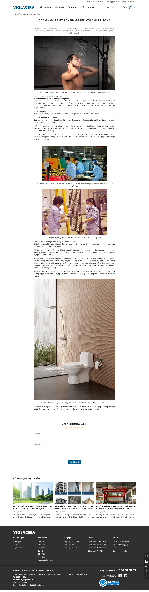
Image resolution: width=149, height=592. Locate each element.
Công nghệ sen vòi (70, 548)
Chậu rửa (41, 545)
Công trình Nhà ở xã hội (97, 545)
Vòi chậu (41, 548)
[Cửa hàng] (146, 571)
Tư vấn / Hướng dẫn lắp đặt (32, 14)
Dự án (82, 7)
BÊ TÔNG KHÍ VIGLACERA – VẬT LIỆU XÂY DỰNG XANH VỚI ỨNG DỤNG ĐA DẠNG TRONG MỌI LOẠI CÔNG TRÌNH (74, 507)
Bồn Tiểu (41, 554)
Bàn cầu (41, 542)
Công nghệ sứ (68, 545)
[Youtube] (125, 575)
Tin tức (16, 545)
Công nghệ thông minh (72, 542)
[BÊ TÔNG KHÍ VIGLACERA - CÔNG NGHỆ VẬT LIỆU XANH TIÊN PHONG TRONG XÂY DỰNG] (33, 493)
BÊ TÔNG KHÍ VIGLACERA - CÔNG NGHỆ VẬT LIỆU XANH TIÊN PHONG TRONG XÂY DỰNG (32, 507)
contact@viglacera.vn (24, 580)
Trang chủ (16, 14)
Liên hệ (123, 2)
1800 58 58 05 (126, 570)
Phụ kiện (41, 557)
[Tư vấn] (146, 561)
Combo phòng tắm (45, 560)
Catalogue (90, 2)
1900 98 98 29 (21, 577)
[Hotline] (146, 556)
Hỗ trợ (91, 7)
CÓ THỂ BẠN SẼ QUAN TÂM (26, 478)
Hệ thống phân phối (112, 2)
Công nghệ (72, 7)
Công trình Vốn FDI (95, 551)
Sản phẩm (59, 7)
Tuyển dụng (17, 548)
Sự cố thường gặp (120, 551)
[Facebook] (120, 575)
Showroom (99, 2)
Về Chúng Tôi (46, 7)
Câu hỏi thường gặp (120, 545)
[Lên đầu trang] (146, 582)
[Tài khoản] (134, 7)
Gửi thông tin (75, 462)
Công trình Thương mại (97, 542)
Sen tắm (41, 551)
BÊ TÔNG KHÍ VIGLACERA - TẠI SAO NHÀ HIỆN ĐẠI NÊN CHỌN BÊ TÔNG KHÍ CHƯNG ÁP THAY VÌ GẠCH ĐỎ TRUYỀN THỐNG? (116, 507)
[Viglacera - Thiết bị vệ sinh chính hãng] (25, 7)
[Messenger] (146, 566)
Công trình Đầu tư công (97, 548)
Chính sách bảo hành (121, 542)
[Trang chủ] (146, 576)
